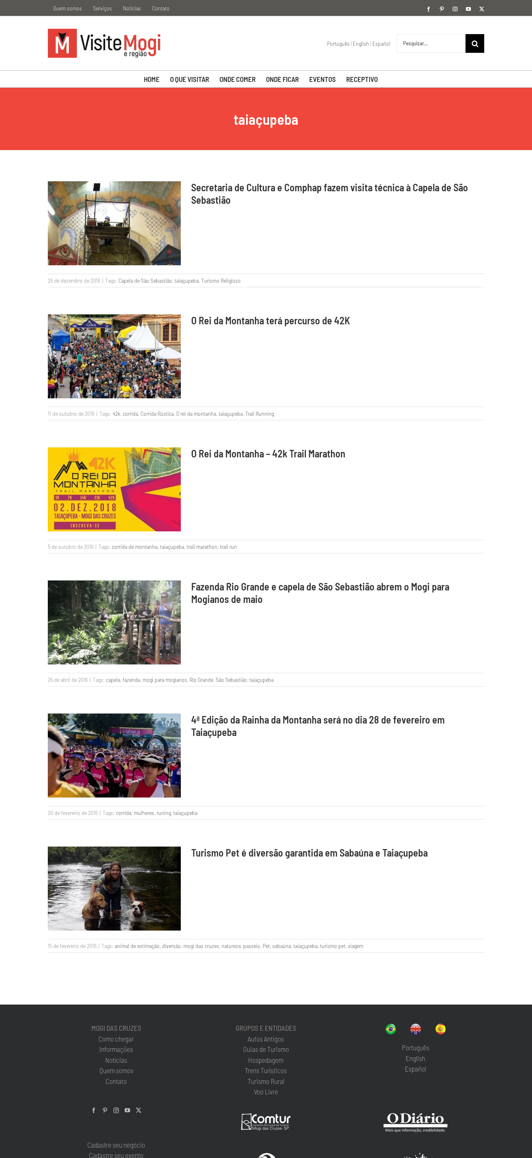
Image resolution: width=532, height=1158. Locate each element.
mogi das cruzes (201, 945)
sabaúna (281, 945)
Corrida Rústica (157, 413)
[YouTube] (127, 1110)
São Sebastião (231, 679)
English (361, 43)
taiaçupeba (187, 280)
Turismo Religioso (221, 280)
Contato (116, 1081)
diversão (171, 945)
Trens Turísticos (266, 1070)
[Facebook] (93, 1110)
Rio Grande (201, 679)
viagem (355, 945)
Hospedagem (265, 1060)
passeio (251, 945)
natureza (231, 945)
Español (381, 43)
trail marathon (202, 546)
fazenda (131, 679)
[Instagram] (116, 1110)
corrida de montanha (135, 546)
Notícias (116, 1060)
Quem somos (116, 1070)
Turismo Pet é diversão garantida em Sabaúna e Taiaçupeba (309, 853)
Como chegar (116, 1039)
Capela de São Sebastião (145, 280)
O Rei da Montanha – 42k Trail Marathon (268, 453)
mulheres (144, 812)
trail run (228, 546)
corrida (130, 413)
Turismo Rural (266, 1081)
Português (338, 43)
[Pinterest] (105, 1110)
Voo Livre (266, 1091)
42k (116, 413)
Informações (116, 1049)
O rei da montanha (196, 413)
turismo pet (332, 945)
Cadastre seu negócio (116, 1145)
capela (113, 679)
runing (164, 812)
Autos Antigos (266, 1039)
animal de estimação (137, 945)
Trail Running (259, 413)
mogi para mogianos (165, 679)
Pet (266, 945)
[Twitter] (138, 1110)
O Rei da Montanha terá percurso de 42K (270, 320)
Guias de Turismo (266, 1049)
